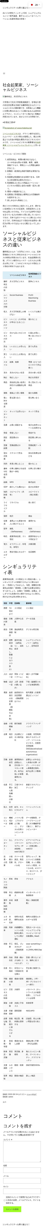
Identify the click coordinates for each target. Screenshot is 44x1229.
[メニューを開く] (4, 73)
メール (6, 1176)
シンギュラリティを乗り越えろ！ (16, 8)
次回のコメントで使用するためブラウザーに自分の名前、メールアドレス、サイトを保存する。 (23, 1200)
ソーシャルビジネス (11, 133)
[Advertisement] (22, 46)
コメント (7, 1139)
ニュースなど (32, 1094)
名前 (5, 1165)
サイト (6, 1186)
